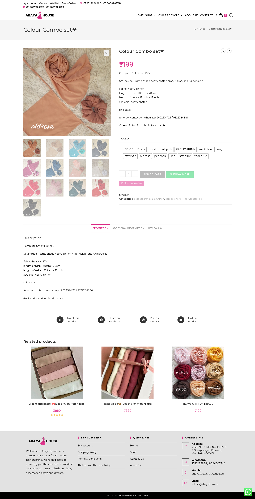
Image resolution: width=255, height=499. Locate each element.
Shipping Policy (87, 452)
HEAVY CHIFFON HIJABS (198, 403)
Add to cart (152, 174)
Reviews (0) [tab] (155, 228)
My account (30, 3)
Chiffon (160, 198)
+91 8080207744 (112, 3)
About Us (135, 465)
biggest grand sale (144, 198)
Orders (43, 3)
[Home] (195, 28)
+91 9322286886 (92, 3)
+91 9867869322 (35, 7)
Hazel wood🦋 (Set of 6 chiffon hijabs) (127, 403)
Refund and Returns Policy (94, 465)
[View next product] (229, 50)
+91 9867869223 (55, 7)
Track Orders (68, 3)
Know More (181, 174)
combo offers (173, 198)
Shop (133, 452)
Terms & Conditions (89, 458)
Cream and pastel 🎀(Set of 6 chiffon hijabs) (57, 403)
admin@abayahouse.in (205, 484)
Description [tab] (100, 228)
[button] (106, 53)
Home (134, 445)
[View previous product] (223, 50)
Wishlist (54, 3)
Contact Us (137, 458)
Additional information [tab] (128, 228)
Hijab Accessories (192, 198)
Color (125, 138)
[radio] (129, 149)
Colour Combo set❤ (220, 28)
